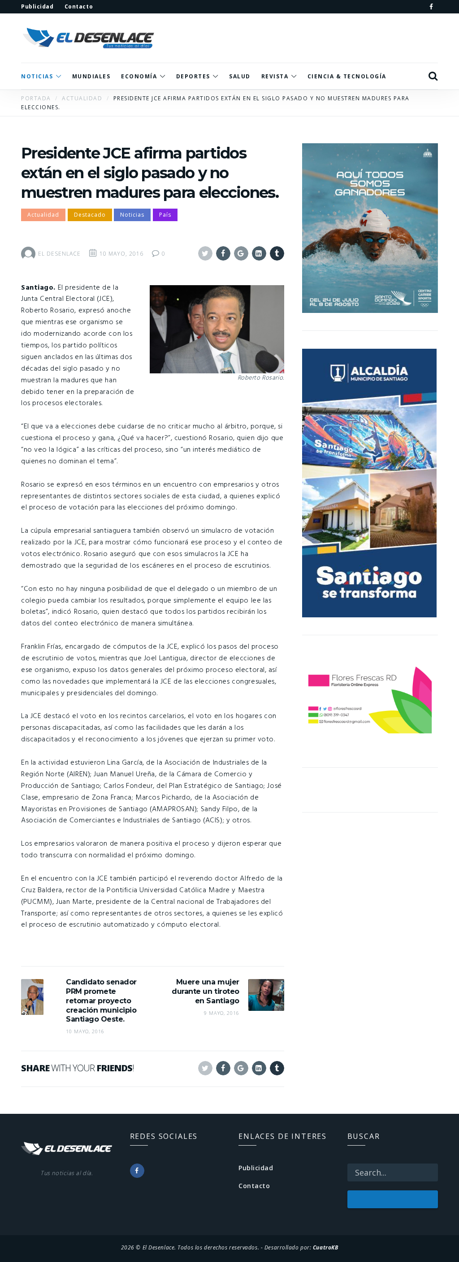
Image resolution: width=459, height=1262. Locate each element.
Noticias (132, 214)
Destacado (90, 214)
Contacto (254, 1185)
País (165, 214)
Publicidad (255, 1168)
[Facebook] (431, 6)
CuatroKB (325, 1247)
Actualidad (43, 214)
